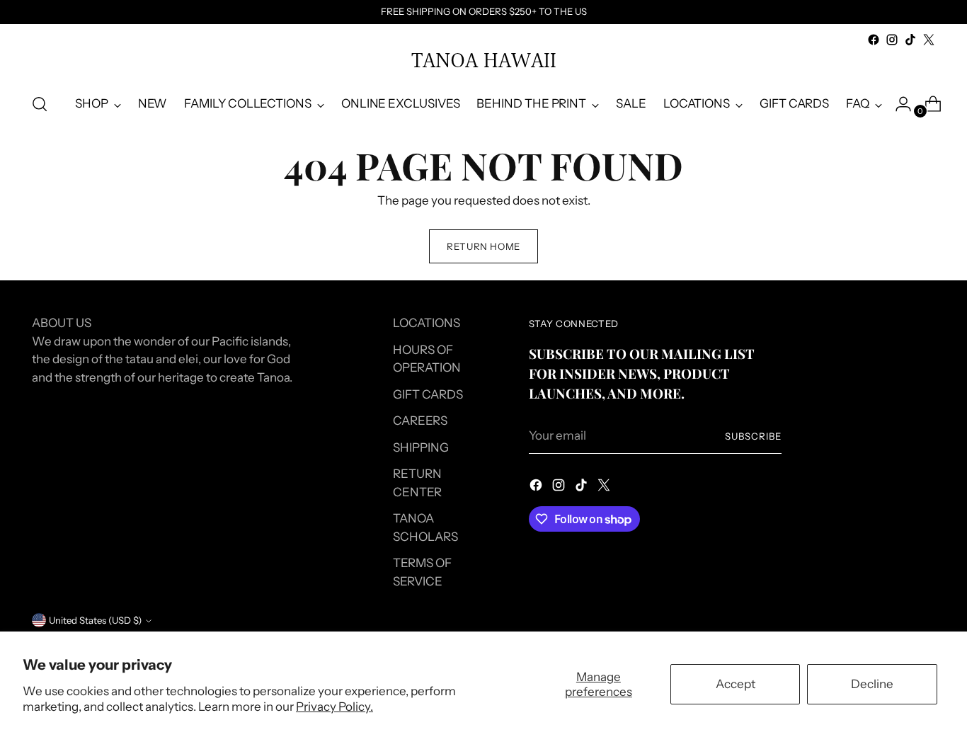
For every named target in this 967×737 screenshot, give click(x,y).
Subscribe (753, 436)
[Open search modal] (39, 104)
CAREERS (420, 420)
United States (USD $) (95, 620)
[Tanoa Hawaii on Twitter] (928, 39)
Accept (735, 684)
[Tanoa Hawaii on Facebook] (873, 39)
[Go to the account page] (897, 104)
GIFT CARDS (428, 394)
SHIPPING (421, 447)
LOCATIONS (426, 323)
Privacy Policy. (334, 706)
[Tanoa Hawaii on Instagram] (892, 39)
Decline (872, 684)
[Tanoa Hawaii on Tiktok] (910, 39)
